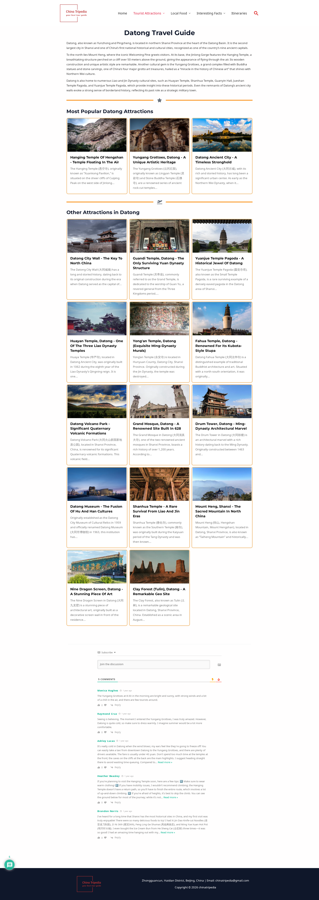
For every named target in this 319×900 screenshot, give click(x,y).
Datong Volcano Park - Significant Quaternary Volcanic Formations (90, 428)
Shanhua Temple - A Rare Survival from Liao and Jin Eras (156, 511)
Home (122, 13)
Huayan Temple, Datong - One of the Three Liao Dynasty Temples (96, 346)
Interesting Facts (209, 13)
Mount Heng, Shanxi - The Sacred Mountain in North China (218, 511)
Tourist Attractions (147, 13)
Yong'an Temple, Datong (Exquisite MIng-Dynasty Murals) (154, 346)
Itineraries (239, 13)
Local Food (179, 13)
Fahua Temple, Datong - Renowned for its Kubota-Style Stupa (218, 346)
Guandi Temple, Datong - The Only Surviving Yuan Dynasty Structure (158, 263)
